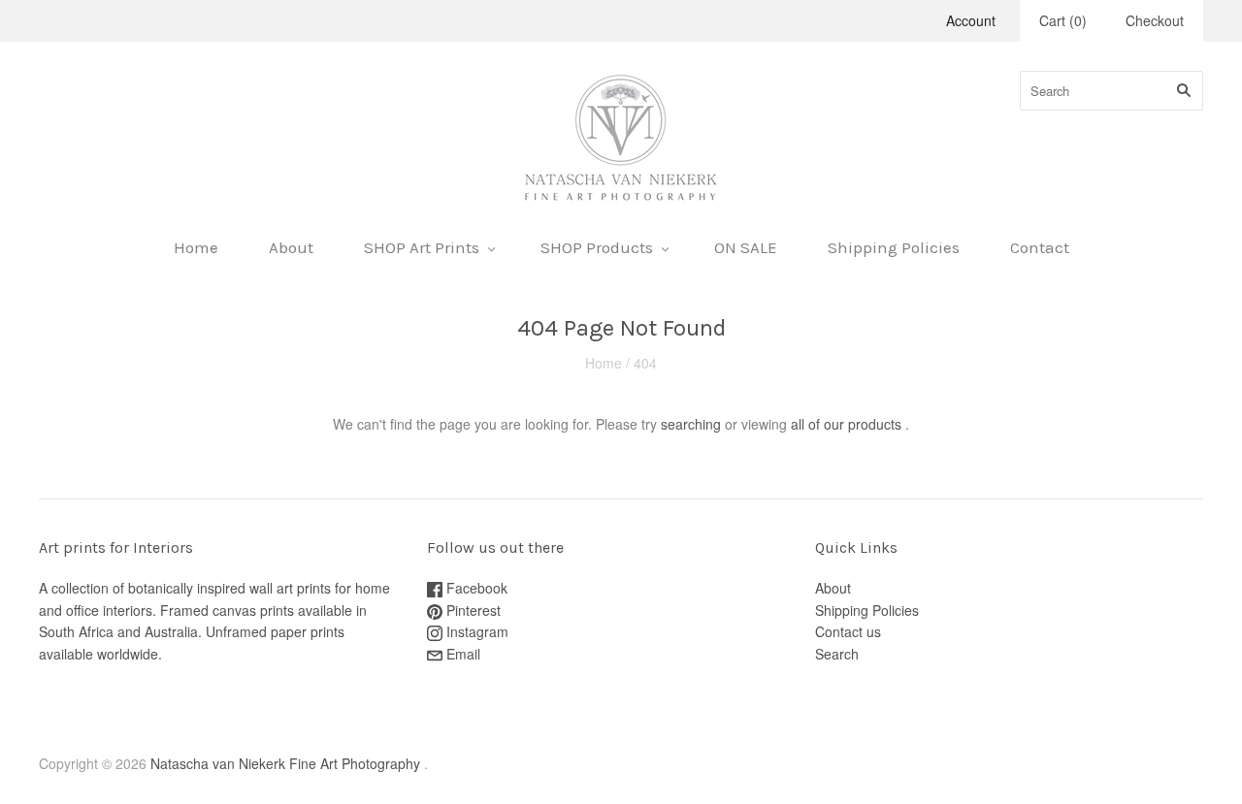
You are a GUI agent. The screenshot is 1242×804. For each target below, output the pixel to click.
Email (461, 653)
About (291, 247)
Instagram (475, 631)
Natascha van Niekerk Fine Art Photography (285, 763)
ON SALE (745, 247)
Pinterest (471, 610)
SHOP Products (596, 247)
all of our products (846, 424)
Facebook (474, 587)
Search (837, 653)
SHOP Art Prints (421, 247)
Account (971, 20)
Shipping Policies (894, 247)
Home (196, 247)
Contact (1039, 247)
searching (691, 424)
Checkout (1155, 20)
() (1063, 20)
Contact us (848, 631)
